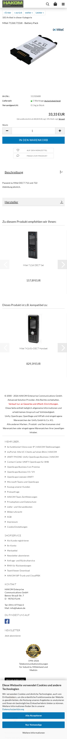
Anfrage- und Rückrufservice (21, 560)
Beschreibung (14, 172)
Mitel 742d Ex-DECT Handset (33, 348)
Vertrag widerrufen (15, 679)
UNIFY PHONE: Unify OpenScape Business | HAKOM (33, 456)
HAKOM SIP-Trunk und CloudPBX (23, 575)
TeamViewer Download (18, 570)
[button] (7, 130)
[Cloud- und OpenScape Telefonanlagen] (11, 4)
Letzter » (40, 12)
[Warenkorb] (55, 4)
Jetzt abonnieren (13, 635)
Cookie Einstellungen (17, 526)
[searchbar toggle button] (47, 4)
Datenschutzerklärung (13, 709)
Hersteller (11, 202)
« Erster (7, 12)
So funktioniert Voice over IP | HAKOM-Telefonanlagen (33, 446)
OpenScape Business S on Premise (23, 466)
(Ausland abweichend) (52, 101)
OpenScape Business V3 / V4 (21, 471)
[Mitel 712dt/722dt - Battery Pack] (33, 48)
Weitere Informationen (33, 732)
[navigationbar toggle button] (63, 4)
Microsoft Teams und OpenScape (23, 481)
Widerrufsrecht (14, 511)
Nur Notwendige (33, 724)
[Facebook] (7, 622)
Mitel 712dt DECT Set (33, 265)
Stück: (5, 125)
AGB (9, 516)
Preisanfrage (13, 491)
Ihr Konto (11, 545)
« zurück (18, 12)
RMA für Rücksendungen (19, 565)
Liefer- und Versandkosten (19, 506)
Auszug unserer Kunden (18, 486)
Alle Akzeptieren (33, 715)
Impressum (12, 521)
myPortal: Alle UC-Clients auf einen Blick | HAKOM (32, 451)
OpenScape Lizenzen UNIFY (20, 476)
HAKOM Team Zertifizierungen (22, 496)
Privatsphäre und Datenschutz (21, 501)
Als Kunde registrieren (18, 540)
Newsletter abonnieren (18, 555)
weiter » (29, 12)
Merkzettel (12, 550)
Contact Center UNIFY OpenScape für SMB (28, 461)
